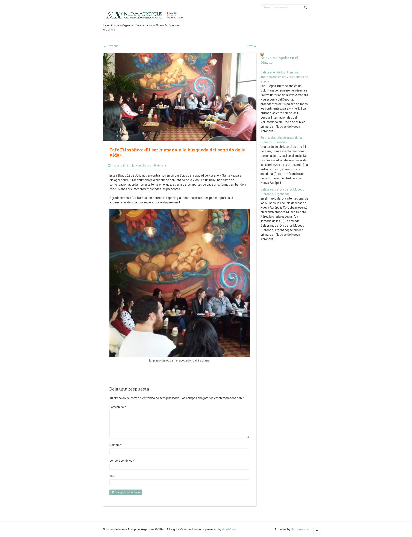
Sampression (300, 529)
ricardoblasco (143, 165)
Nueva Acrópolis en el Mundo (279, 59)
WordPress (229, 529)
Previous (110, 46)
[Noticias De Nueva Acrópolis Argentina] (144, 14)
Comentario (117, 407)
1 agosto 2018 (120, 165)
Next (251, 46)
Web (112, 476)
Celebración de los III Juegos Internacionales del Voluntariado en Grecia (284, 77)
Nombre (115, 445)
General (162, 165)
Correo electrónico (121, 460)
